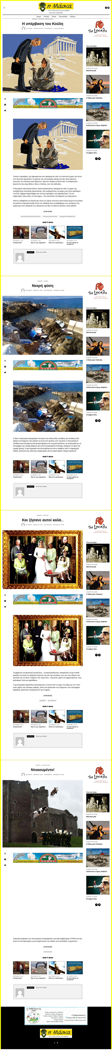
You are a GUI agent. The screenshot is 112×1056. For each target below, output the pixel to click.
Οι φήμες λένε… (92, 153)
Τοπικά (54, 16)
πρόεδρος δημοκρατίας (67, 216)
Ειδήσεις (72, 16)
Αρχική (39, 16)
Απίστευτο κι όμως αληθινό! (96, 125)
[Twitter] (108, 8)
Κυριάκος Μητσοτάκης (50, 216)
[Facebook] (106, 8)
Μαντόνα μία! (91, 71)
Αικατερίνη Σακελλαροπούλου (31, 216)
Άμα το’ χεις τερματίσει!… (38, 243)
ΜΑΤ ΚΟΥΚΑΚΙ (48, 952)
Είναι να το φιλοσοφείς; (56, 243)
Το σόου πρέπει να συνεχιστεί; (72, 243)
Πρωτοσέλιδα (63, 16)
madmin (30, 28)
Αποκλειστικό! (17, 243)
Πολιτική (46, 16)
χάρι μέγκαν (52, 700)
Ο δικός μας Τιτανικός (94, 98)
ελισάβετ (43, 700)
